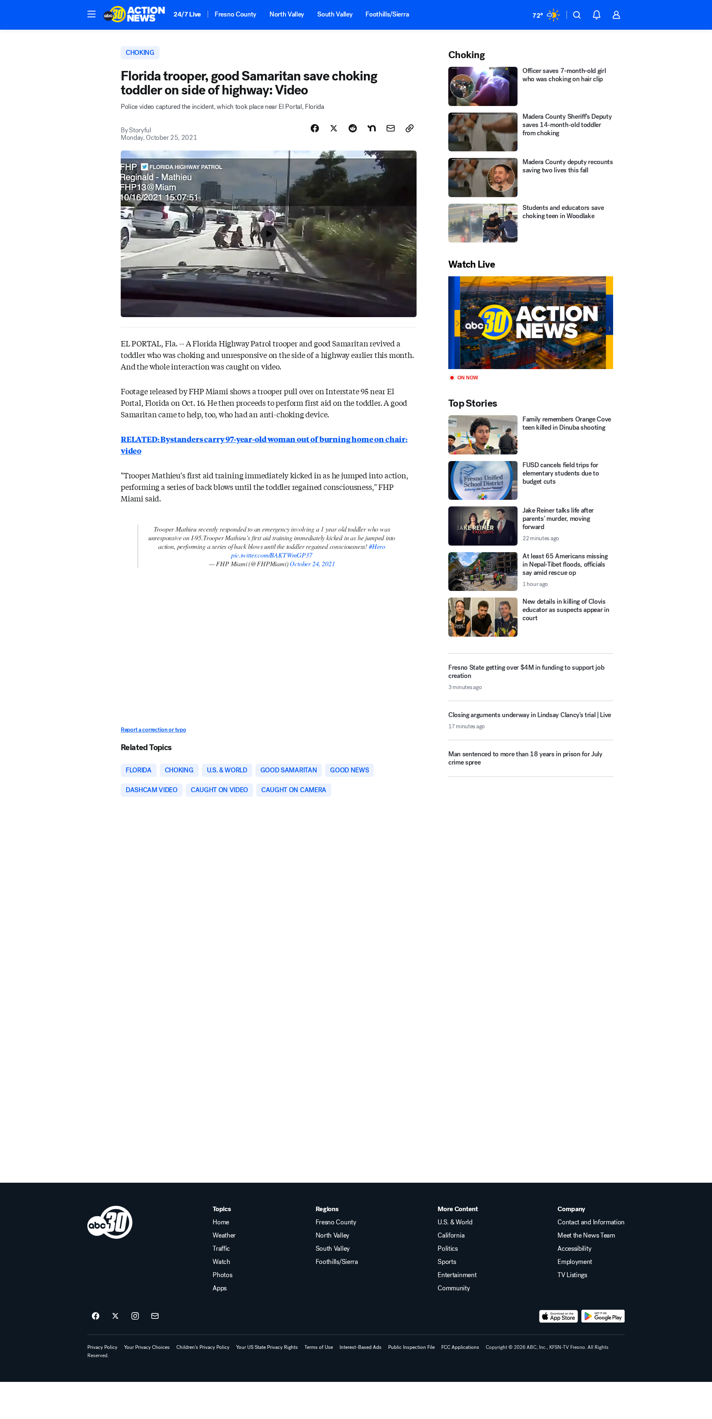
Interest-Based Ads (361, 1347)
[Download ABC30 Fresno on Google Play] (603, 1316)
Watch (221, 1262)
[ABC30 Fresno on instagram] (135, 1316)
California (451, 1235)
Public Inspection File (411, 1347)
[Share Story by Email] (391, 128)
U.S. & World (455, 1222)
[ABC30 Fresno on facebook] (95, 1316)
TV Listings (572, 1275)
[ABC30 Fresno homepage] (134, 15)
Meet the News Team (586, 1235)
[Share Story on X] (334, 128)
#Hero (377, 546)
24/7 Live (187, 14)
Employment (574, 1262)
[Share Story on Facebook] (315, 128)
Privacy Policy (102, 1347)
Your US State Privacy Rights (267, 1347)
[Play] (530, 322)
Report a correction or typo (153, 730)
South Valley (334, 14)
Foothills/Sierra (387, 14)
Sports (447, 1262)
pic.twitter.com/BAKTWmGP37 (271, 555)
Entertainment (457, 1275)
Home (221, 1222)
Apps (220, 1288)
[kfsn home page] (110, 1222)
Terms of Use (318, 1347)
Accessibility (574, 1248)
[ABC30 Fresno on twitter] (115, 1316)
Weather (224, 1235)
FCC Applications (460, 1347)
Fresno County (235, 14)
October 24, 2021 (312, 563)
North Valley (286, 14)
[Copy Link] (410, 128)
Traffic (221, 1248)
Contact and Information (591, 1222)
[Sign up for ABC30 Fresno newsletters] (155, 1316)
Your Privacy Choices (147, 1347)
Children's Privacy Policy (203, 1347)
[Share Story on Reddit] (353, 128)
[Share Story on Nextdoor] (372, 128)
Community (454, 1288)
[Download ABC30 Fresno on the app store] (558, 1316)
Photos (222, 1275)
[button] (91, 14)
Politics (447, 1248)
